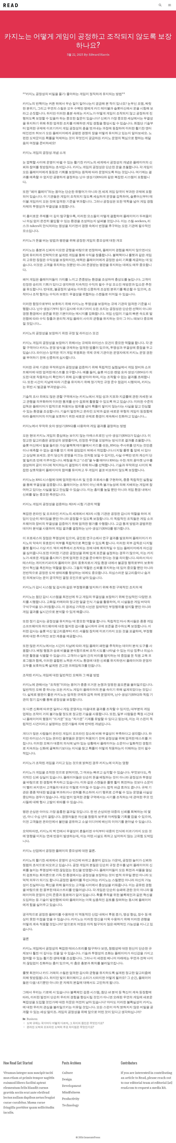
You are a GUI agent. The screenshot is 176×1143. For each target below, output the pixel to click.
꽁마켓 (138, 460)
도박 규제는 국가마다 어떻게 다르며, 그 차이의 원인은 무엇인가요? (65, 1023)
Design (67, 1079)
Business (32, 1019)
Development (71, 1086)
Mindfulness (71, 1092)
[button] (160, 5)
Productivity (70, 1099)
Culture (67, 1073)
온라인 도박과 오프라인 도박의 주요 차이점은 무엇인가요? (60, 1027)
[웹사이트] (10, 5)
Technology (70, 1105)
